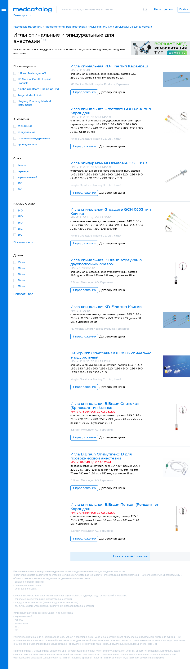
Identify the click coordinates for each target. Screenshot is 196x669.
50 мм (21, 280)
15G (20, 216)
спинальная (25, 125)
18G (20, 228)
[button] (4, 334)
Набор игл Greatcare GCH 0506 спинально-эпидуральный (111, 355)
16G (20, 222)
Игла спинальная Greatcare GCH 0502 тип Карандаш (110, 111)
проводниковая (27, 144)
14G (20, 210)
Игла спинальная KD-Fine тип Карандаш (109, 66)
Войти (183, 9)
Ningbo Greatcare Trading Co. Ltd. (39, 88)
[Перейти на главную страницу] (32, 9)
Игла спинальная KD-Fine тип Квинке (106, 307)
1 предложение (84, 92)
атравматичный (27, 177)
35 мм (21, 268)
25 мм (21, 262)
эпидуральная (26, 131)
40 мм (21, 274)
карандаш (24, 171)
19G (20, 234)
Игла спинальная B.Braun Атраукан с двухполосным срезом (106, 262)
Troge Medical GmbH (30, 95)
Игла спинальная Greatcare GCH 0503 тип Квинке (110, 211)
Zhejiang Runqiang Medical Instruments (34, 103)
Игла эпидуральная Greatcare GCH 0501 (109, 163)
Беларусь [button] (20, 15)
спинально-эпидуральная (34, 138)
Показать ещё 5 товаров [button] (130, 556)
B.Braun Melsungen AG (32, 73)
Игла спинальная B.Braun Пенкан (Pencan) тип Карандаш (114, 506)
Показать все (23, 242)
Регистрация (163, 9)
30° (20, 189)
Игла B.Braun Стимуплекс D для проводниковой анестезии (101, 456)
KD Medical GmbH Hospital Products (34, 81)
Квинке (22, 165)
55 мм (21, 286)
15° (20, 183)
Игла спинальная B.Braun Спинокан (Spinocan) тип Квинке (104, 405)
